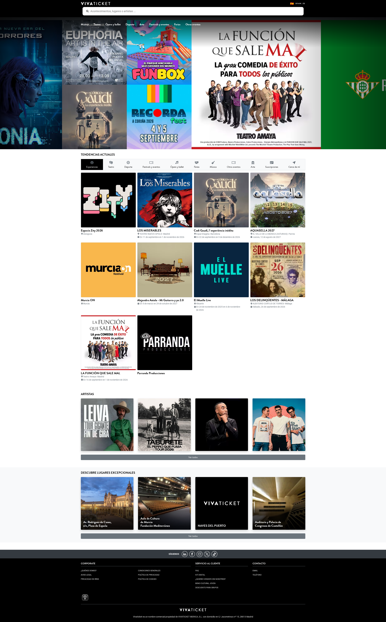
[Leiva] (107, 424)
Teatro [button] (97, 24)
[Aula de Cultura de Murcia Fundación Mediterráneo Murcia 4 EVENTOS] (164, 503)
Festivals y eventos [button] (159, 24)
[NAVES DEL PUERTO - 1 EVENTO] (221, 503)
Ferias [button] (177, 24)
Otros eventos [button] (193, 24)
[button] (85, 597)
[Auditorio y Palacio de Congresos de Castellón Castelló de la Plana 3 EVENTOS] (279, 503)
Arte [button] (141, 24)
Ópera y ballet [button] (113, 24)
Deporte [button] (130, 24)
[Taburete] (164, 424)
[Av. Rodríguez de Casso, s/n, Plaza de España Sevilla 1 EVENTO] (107, 503)
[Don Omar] (221, 424)
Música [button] (85, 24)
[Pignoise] (279, 424)
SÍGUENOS (174, 554)
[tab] (92, 164)
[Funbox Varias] (150, 52)
